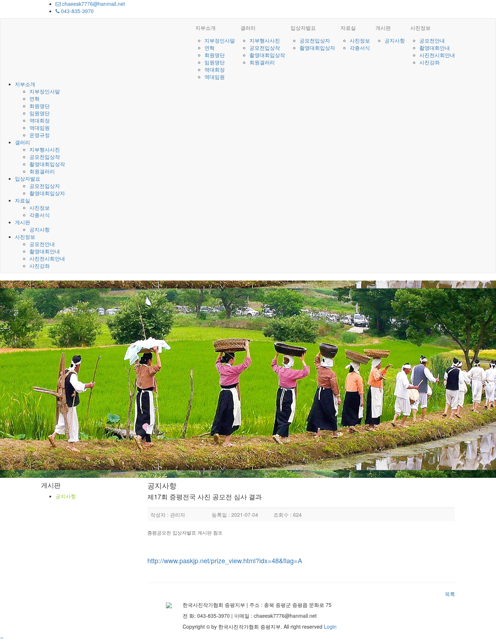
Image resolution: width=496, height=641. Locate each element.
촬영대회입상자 (317, 47)
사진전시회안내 (437, 55)
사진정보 (360, 40)
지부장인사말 (219, 40)
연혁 (209, 47)
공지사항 (395, 40)
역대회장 (214, 69)
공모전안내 (432, 40)
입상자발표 (303, 27)
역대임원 (214, 76)
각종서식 (360, 47)
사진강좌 (429, 62)
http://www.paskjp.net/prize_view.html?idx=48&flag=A (224, 560)
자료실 (348, 27)
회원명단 (214, 55)
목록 (450, 593)
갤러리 (248, 27)
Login (330, 626)
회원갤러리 (262, 62)
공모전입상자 (315, 40)
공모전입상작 (264, 47)
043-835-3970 (77, 11)
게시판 (383, 27)
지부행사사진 (264, 40)
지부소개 (205, 27)
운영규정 (39, 134)
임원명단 (214, 62)
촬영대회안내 (434, 47)
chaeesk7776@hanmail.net (93, 3)
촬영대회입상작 (267, 55)
